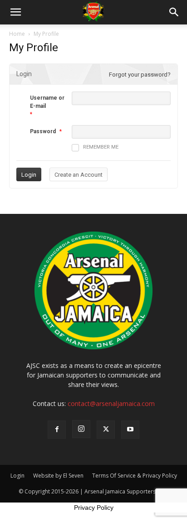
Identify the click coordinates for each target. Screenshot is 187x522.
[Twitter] (106, 429)
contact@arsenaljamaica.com (111, 403)
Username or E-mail (47, 102)
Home (17, 34)
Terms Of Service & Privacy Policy (134, 475)
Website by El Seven (58, 475)
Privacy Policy (93, 507)
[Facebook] (57, 429)
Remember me (100, 147)
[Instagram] (81, 429)
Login (17, 475)
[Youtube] (130, 429)
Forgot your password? (140, 74)
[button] (15, 12)
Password (43, 131)
